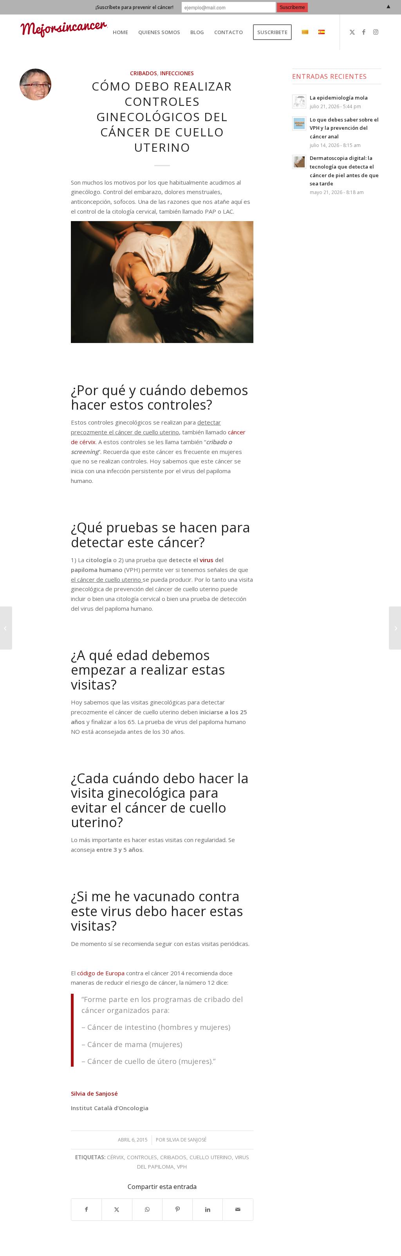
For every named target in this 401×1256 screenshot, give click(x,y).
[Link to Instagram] (375, 32)
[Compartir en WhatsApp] (147, 1209)
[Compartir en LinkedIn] (207, 1209)
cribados (173, 1157)
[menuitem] (120, 32)
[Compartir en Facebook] (86, 1209)
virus (206, 560)
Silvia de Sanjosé (94, 1093)
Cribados (143, 73)
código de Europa (101, 973)
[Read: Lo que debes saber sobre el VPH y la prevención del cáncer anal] (299, 123)
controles (142, 1157)
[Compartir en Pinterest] (177, 1209)
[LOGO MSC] (75, 32)
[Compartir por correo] (238, 1209)
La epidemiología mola (339, 97)
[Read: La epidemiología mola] (299, 101)
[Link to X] (352, 32)
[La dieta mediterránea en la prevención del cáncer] (6, 628)
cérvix (115, 1157)
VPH (182, 1166)
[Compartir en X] (117, 1209)
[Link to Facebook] (364, 32)
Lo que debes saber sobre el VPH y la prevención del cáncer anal (344, 128)
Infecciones (177, 73)
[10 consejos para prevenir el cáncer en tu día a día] (395, 628)
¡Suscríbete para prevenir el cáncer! (134, 7)
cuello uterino (211, 1157)
